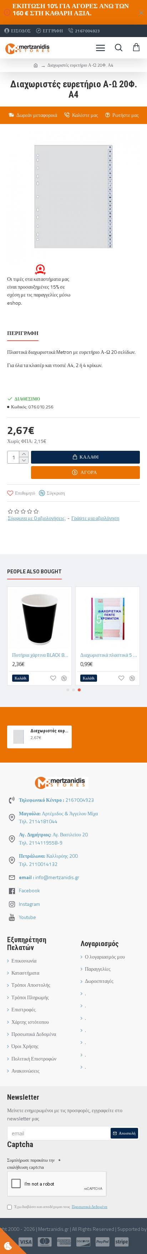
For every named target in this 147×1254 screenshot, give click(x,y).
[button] (67, 689)
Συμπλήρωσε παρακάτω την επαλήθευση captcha (31, 1163)
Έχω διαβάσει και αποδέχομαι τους (60, 1206)
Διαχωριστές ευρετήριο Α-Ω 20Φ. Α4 (49, 730)
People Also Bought (34, 572)
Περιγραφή (23, 333)
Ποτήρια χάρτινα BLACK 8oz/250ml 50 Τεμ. (41, 655)
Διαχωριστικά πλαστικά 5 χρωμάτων (109, 655)
